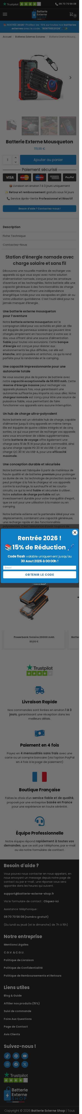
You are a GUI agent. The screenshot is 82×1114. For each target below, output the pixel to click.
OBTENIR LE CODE (39, 574)
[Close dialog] (75, 532)
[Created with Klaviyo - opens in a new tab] (40, 584)
